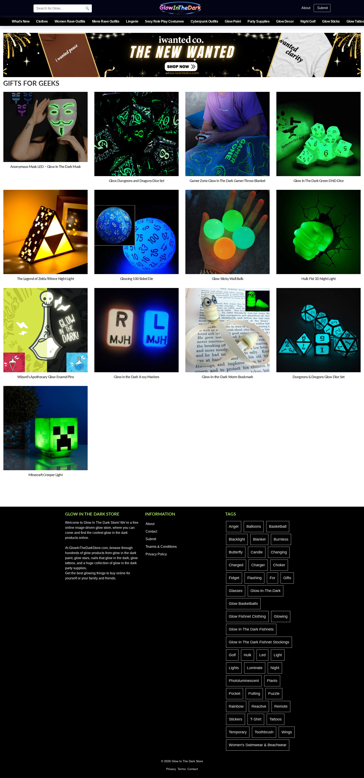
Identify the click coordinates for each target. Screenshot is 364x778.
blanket (259, 539)
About (305, 8)
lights (234, 668)
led (262, 655)
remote (281, 706)
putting (254, 693)
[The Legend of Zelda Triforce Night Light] (45, 232)
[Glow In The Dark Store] (180, 7)
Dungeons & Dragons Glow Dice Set (318, 377)
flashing (254, 578)
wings (286, 732)
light (278, 655)
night (274, 668)
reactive (259, 706)
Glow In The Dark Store (187, 761)
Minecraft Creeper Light (45, 475)
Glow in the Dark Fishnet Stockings (259, 642)
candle (257, 552)
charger (258, 565)
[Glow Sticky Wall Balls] (227, 232)
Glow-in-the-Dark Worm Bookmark (227, 377)
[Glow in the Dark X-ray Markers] (136, 330)
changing (279, 552)
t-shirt (255, 719)
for (272, 578)
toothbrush (264, 732)
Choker (279, 565)
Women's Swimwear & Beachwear (257, 745)
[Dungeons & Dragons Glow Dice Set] (318, 330)
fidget (234, 578)
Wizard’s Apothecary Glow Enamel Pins (45, 377)
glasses (235, 591)
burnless (281, 539)
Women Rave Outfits (70, 21)
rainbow (236, 706)
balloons (253, 526)
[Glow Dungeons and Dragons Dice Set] (136, 134)
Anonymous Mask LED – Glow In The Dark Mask (45, 167)
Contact (151, 531)
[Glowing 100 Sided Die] (136, 232)
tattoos (275, 719)
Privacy (171, 769)
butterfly (236, 552)
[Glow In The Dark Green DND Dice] (318, 134)
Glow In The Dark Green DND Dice (318, 181)
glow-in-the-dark (265, 591)
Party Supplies (258, 21)
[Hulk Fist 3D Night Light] (318, 232)
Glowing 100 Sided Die (136, 279)
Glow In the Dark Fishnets (251, 629)
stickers (235, 719)
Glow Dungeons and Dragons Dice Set (136, 181)
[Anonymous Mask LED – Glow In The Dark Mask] (45, 127)
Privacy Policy (156, 554)
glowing (281, 616)
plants (272, 681)
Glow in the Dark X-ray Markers (136, 377)
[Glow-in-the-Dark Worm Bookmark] (227, 330)
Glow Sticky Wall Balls (227, 279)
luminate (254, 668)
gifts (287, 578)
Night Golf (307, 21)
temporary (238, 732)
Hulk (247, 655)
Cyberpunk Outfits (204, 21)
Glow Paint (233, 21)
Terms (182, 769)
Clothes (42, 21)
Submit (322, 8)
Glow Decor (285, 21)
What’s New (20, 21)
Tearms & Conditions (161, 546)
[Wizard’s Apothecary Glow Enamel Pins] (45, 330)
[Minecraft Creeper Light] (45, 428)
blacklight (237, 539)
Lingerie (132, 21)
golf (232, 655)
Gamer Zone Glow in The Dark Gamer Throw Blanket (227, 181)
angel (233, 526)
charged (236, 565)
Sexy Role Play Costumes (164, 21)
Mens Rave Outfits (105, 21)
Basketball (277, 526)
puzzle (274, 693)
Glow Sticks (331, 21)
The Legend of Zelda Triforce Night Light (45, 279)
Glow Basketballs (243, 603)
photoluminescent (244, 681)
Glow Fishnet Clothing (247, 616)
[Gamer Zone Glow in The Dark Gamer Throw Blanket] (227, 134)
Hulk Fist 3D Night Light (318, 279)
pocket (234, 693)
